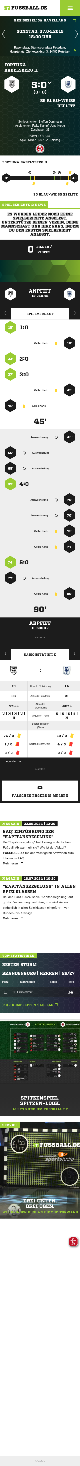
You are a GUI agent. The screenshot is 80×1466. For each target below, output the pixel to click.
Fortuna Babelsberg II (21, 67)
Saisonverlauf (74, 653)
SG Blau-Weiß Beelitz (58, 103)
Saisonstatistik (40, 654)
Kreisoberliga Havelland (40, 20)
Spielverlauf (40, 313)
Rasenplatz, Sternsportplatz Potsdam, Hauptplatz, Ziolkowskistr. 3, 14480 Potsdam (40, 49)
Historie (5, 653)
